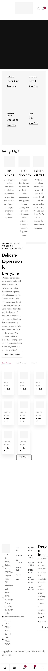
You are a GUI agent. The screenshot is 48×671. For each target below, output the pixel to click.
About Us (18, 549)
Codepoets (6, 654)
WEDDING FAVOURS (31, 588)
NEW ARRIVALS (31, 556)
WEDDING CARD (31, 549)
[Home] (5, 667)
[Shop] (14, 667)
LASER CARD (30, 571)
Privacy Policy (18, 568)
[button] (12, 354)
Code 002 (22, 419)
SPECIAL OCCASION (31, 563)
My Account (19, 561)
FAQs (18, 580)
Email (41, 617)
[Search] (38, 8)
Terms (18, 575)
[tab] (6, 363)
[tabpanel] (24, 411)
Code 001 (6, 419)
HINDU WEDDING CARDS (31, 579)
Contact (19, 555)
